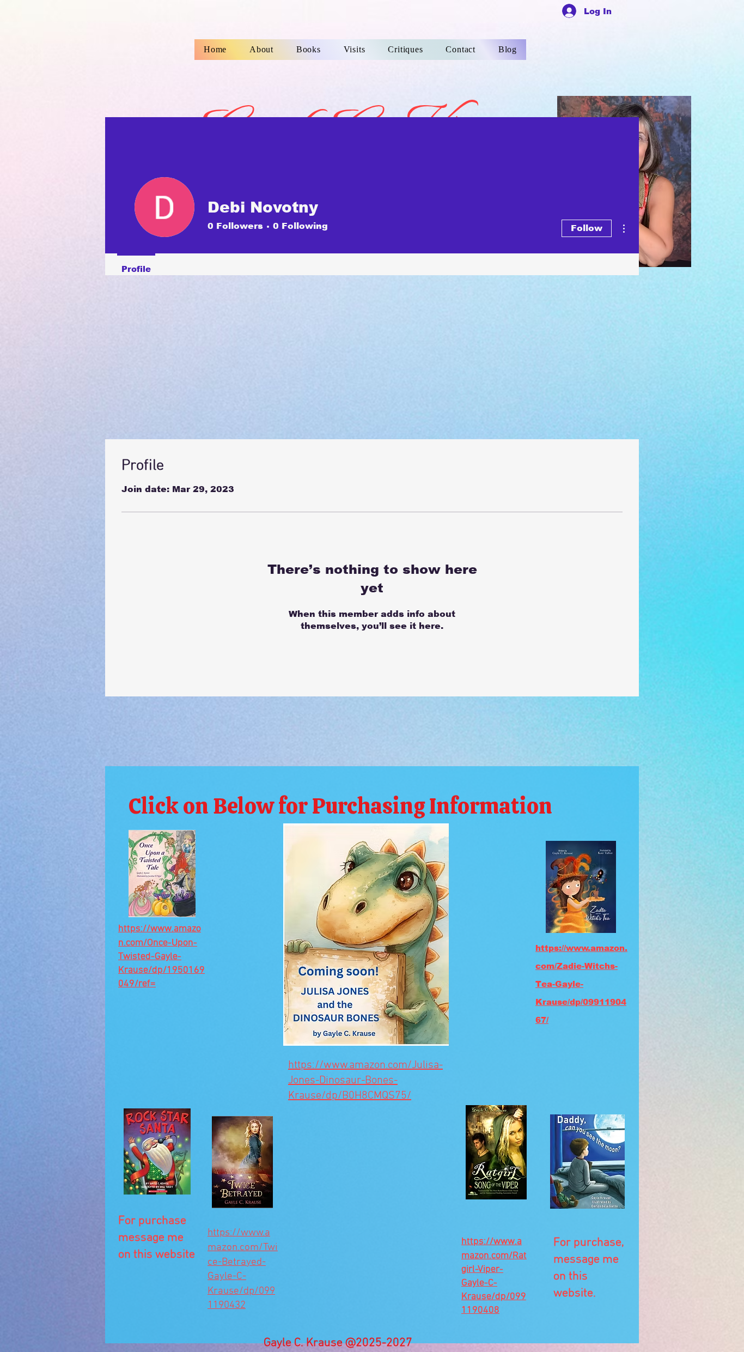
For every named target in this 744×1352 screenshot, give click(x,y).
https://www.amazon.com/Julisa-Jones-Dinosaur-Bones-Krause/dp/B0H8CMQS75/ (365, 1080)
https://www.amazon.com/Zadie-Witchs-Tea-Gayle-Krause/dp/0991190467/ (581, 983)
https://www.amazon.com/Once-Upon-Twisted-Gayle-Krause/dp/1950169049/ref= (161, 956)
